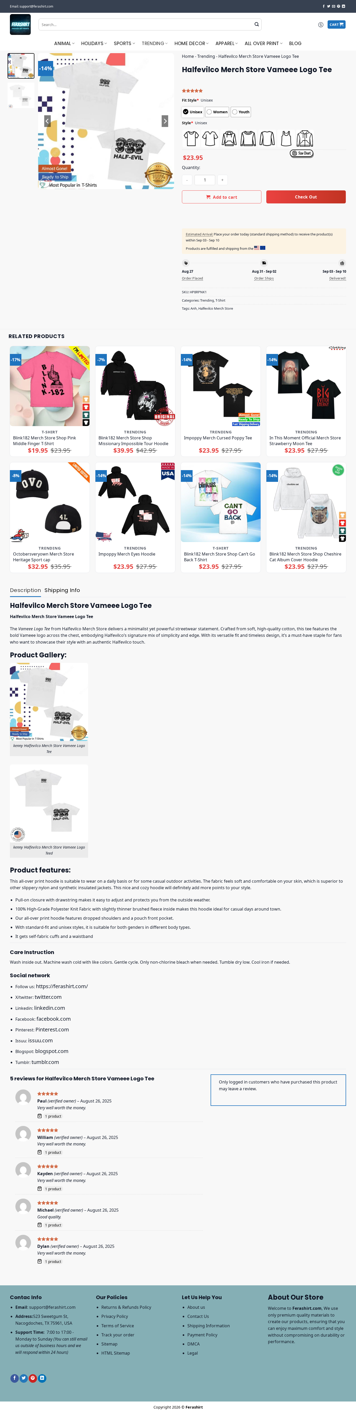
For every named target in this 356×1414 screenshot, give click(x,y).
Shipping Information (208, 1326)
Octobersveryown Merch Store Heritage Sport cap (43, 557)
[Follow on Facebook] (323, 6)
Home (188, 56)
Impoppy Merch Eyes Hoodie (127, 554)
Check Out (306, 197)
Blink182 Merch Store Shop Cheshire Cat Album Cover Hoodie (305, 557)
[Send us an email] (333, 6)
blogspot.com (52, 1051)
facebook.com (53, 1018)
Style (187, 122)
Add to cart (225, 197)
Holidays (92, 43)
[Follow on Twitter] (328, 6)
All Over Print (262, 43)
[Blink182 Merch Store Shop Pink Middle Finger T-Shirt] (50, 386)
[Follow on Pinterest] (338, 6)
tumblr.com (45, 1062)
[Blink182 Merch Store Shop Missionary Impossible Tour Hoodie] (135, 386)
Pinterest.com (52, 1029)
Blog (295, 43)
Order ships (264, 278)
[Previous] (47, 121)
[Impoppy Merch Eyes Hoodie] (135, 502)
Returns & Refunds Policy (126, 1307)
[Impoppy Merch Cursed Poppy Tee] (221, 386)
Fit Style (190, 100)
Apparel (225, 43)
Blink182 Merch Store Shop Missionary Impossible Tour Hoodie (133, 440)
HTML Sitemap (115, 1353)
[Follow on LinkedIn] (343, 6)
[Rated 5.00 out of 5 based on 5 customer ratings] (264, 91)
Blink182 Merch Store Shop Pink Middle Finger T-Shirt (44, 440)
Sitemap (109, 1344)
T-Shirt (220, 300)
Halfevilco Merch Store (215, 308)
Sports (123, 43)
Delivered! (337, 278)
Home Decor (190, 43)
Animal (62, 43)
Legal (192, 1353)
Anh (194, 308)
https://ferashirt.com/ (62, 986)
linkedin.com (49, 1007)
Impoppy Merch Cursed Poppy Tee (218, 438)
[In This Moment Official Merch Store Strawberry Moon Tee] (306, 386)
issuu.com (40, 1040)
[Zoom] (45, 183)
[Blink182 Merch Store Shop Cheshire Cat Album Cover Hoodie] (306, 502)
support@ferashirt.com (52, 1307)
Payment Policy (202, 1335)
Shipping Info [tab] (62, 590)
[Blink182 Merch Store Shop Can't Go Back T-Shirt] (221, 502)
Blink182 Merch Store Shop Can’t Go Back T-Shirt (219, 557)
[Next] (165, 121)
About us (196, 1307)
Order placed (192, 278)
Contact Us (198, 1316)
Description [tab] (25, 590)
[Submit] (256, 24)
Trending (153, 43)
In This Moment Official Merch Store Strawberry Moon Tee (305, 440)
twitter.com (48, 996)
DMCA (193, 1344)
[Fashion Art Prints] (20, 24)
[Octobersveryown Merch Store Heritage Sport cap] (50, 502)
